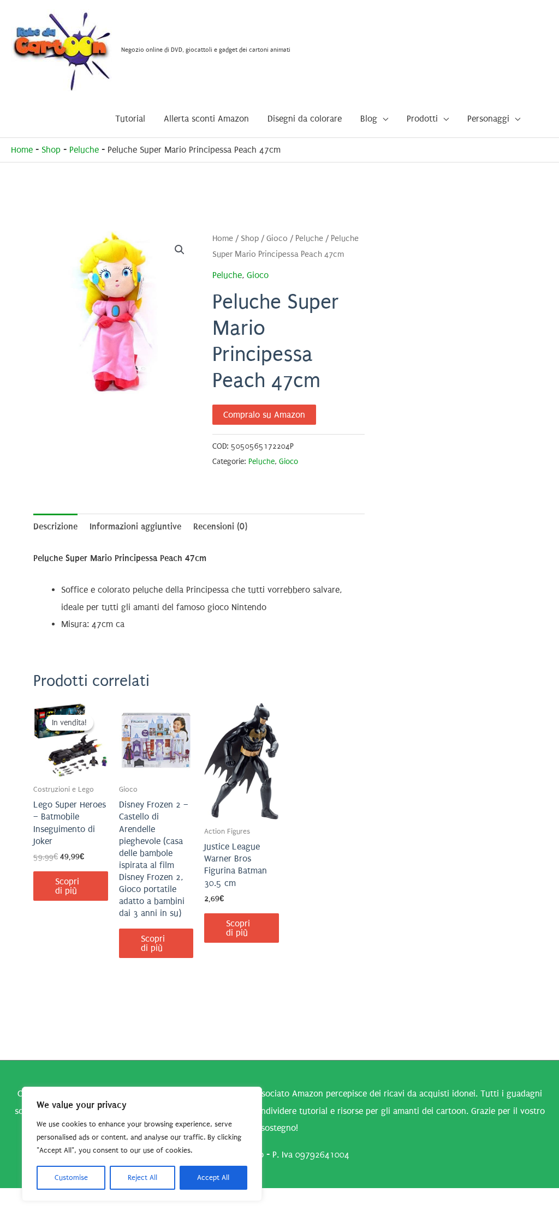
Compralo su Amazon (264, 414)
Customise (71, 1177)
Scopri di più (67, 886)
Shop (51, 149)
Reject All (142, 1177)
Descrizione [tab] (55, 526)
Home (22, 149)
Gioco (277, 238)
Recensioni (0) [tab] (220, 526)
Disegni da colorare (304, 118)
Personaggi (488, 118)
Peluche (84, 149)
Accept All (213, 1177)
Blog (368, 118)
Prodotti (422, 118)
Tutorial (130, 118)
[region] (142, 1144)
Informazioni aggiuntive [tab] (135, 526)
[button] (179, 250)
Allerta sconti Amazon (206, 118)
